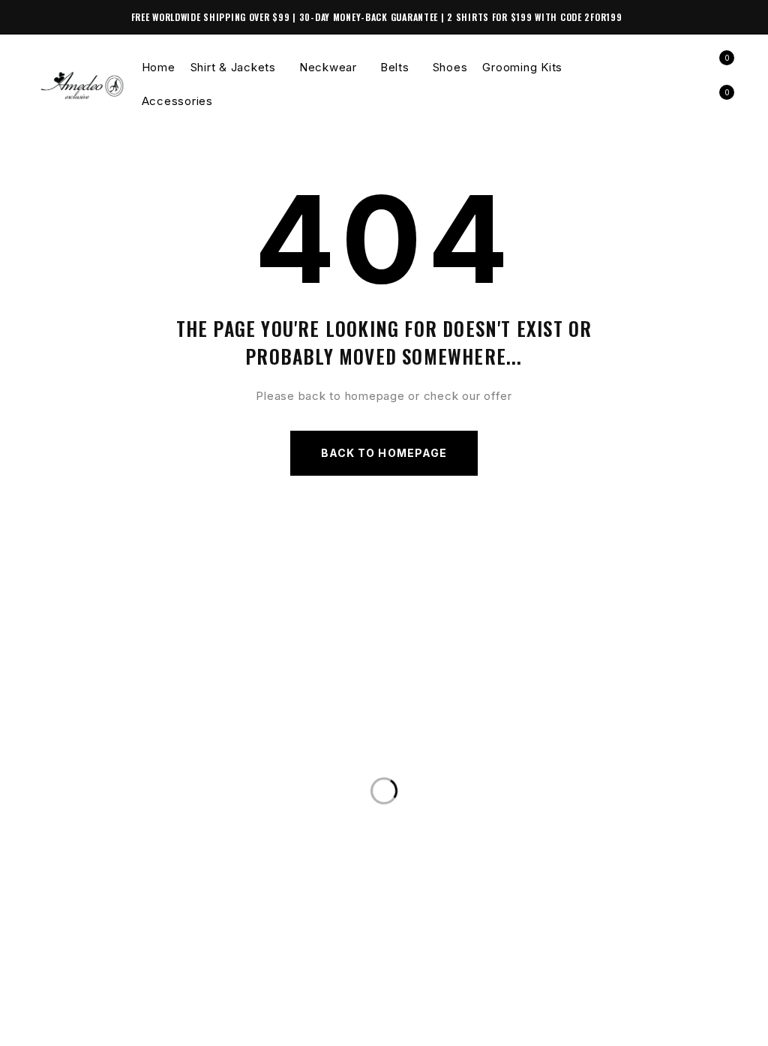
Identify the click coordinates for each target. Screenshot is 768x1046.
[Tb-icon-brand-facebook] (47, 1025)
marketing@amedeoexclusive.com (175, 803)
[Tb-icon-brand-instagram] (78, 1025)
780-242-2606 (101, 773)
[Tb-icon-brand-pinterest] (138, 1025)
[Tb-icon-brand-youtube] (108, 1025)
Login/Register (686, 67)
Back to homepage (384, 452)
